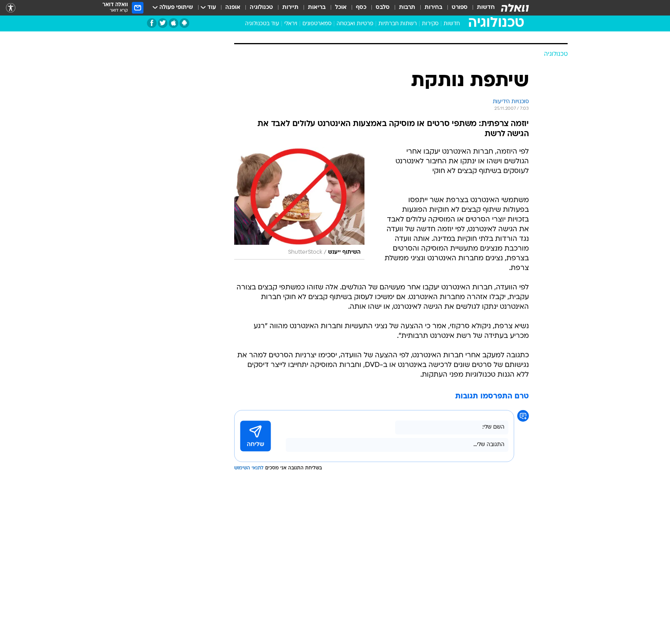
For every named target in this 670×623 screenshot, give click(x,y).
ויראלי (290, 23)
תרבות (407, 7)
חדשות (486, 7)
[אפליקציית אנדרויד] (184, 23)
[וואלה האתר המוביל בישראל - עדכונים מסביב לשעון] (515, 8)
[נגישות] (11, 8)
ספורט (460, 7)
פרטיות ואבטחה (355, 23)
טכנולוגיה (261, 7)
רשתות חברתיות (397, 23)
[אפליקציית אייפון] (173, 23)
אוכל (341, 7)
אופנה (232, 7)
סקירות (430, 23)
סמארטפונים (317, 23)
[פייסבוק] (152, 23)
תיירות (290, 7)
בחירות (433, 7)
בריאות (317, 7)
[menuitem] (481, 7)
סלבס (383, 7)
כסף (361, 7)
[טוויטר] (163, 23)
